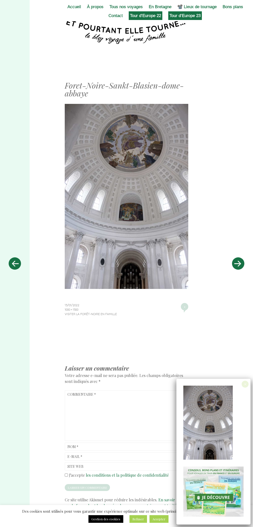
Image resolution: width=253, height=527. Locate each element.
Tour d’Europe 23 (185, 15)
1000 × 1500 (71, 309)
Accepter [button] (159, 519)
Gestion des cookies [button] (105, 519)
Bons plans (233, 6)
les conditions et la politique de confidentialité (127, 475)
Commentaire (81, 394)
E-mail (74, 456)
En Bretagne (160, 6)
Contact (115, 15)
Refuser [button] (138, 519)
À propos (95, 6)
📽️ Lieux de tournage (197, 6)
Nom (72, 446)
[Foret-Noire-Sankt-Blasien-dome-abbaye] (126, 287)
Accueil (74, 6)
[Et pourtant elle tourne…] (126, 31)
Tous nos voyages (126, 6)
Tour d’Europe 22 (145, 15)
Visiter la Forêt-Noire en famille (91, 314)
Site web (75, 466)
